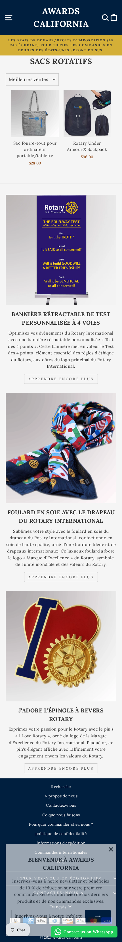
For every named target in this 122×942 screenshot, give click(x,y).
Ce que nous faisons (61, 814)
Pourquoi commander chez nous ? (61, 824)
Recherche (61, 786)
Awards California (61, 17)
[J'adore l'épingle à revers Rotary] (61, 646)
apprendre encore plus (61, 577)
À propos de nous (61, 795)
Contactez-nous (61, 805)
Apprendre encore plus (61, 379)
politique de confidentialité (61, 833)
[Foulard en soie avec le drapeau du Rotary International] (61, 448)
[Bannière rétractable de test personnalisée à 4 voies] (61, 250)
